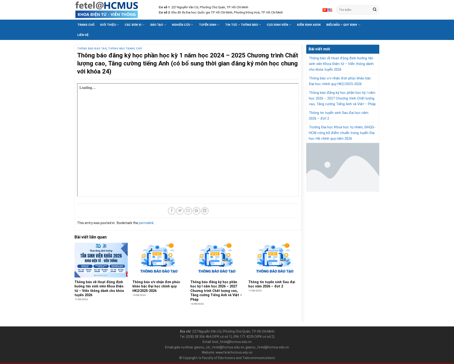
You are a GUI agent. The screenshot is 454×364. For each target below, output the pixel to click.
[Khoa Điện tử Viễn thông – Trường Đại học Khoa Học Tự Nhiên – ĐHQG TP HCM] (113, 10)
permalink (146, 223)
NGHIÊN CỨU (181, 24)
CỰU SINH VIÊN (277, 24)
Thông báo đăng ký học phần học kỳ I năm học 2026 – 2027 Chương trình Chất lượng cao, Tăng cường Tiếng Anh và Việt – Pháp (342, 98)
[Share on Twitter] (180, 211)
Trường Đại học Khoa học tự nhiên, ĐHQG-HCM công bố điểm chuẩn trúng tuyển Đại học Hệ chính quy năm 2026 (342, 133)
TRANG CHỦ (85, 24)
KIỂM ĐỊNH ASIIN (309, 24)
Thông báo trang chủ (125, 48)
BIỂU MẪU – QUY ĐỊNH (341, 24)
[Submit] (375, 10)
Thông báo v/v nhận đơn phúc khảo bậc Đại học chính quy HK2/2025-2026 (340, 81)
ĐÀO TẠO (156, 24)
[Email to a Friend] (188, 211)
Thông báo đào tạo (91, 48)
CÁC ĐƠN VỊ (133, 24)
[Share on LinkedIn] (205, 211)
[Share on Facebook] (171, 211)
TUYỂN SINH (207, 24)
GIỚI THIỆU (108, 24)
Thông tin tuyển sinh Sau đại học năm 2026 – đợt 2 (338, 116)
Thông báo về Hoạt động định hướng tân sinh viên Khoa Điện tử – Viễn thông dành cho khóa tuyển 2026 (341, 64)
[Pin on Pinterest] (196, 211)
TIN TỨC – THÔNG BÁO (241, 24)
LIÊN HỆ (83, 35)
